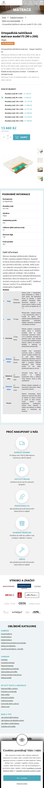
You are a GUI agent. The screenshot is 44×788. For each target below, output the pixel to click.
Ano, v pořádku (22, 778)
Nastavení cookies (22, 783)
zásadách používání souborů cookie (28, 771)
